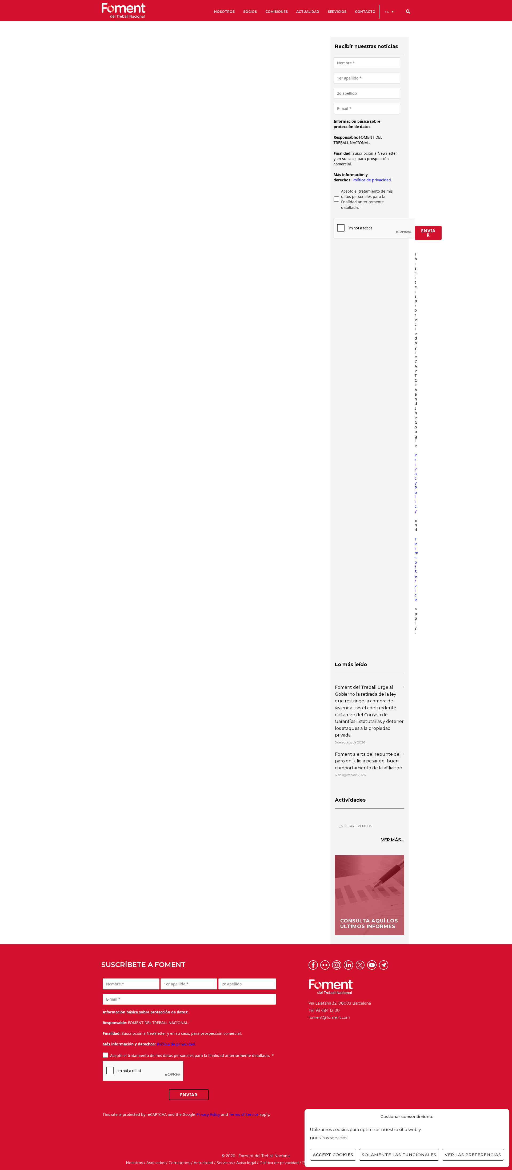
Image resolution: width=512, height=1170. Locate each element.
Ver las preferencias (473, 1154)
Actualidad (203, 1162)
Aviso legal (246, 1162)
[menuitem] (389, 11)
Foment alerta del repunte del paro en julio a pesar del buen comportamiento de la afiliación (368, 761)
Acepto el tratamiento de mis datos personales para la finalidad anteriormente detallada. (367, 199)
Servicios (225, 1162)
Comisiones (179, 1162)
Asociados (155, 1162)
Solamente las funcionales (399, 1154)
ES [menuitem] (387, 12)
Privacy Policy (416, 483)
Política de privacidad (279, 1162)
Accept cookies (333, 1154)
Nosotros (134, 1162)
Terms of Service (416, 569)
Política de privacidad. (372, 179)
